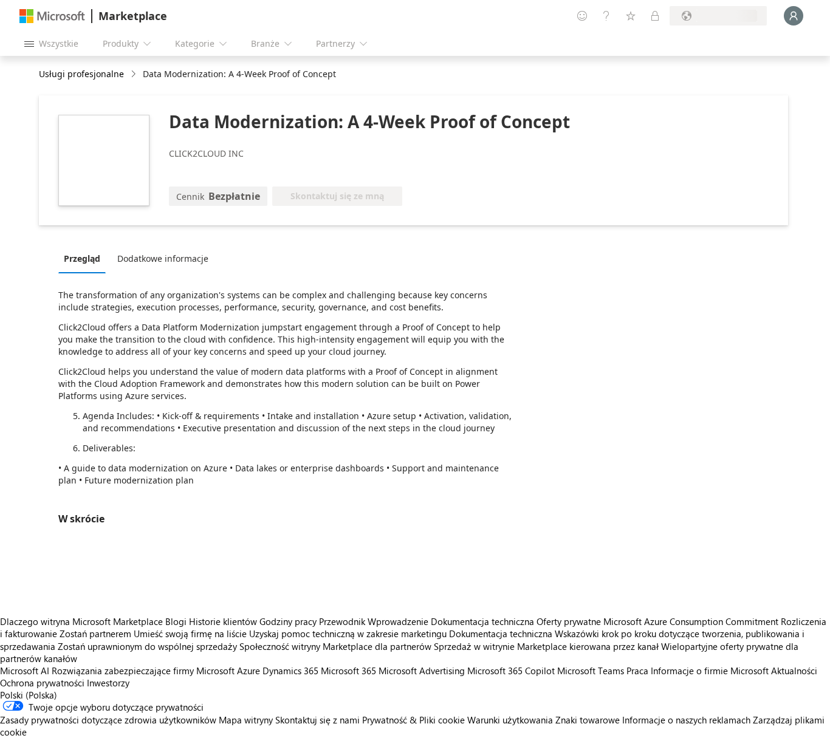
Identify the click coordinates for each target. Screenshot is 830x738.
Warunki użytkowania (510, 720)
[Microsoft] (52, 16)
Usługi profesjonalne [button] (81, 74)
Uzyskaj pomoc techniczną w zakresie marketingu (348, 633)
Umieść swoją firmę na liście (190, 633)
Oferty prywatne (569, 621)
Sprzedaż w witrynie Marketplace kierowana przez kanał (546, 646)
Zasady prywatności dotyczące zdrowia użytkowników (108, 720)
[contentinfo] (134, 74)
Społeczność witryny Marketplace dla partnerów (335, 646)
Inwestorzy (108, 683)
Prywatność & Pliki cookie (413, 720)
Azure (248, 671)
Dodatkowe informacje (162, 258)
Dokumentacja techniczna (482, 621)
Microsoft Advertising (422, 671)
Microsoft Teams (590, 671)
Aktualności (794, 671)
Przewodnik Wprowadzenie (373, 621)
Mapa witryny (246, 720)
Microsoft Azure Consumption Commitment (692, 621)
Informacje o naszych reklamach (686, 720)
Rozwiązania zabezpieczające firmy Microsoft (143, 671)
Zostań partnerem (95, 633)
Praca (637, 671)
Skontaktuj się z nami (317, 720)
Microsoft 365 (348, 671)
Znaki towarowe (587, 720)
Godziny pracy (288, 621)
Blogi (176, 621)
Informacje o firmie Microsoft (710, 671)
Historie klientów (223, 621)
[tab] (85, 258)
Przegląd (82, 258)
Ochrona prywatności (42, 683)
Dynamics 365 (290, 671)
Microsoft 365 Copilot (511, 671)
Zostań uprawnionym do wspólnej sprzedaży (147, 646)
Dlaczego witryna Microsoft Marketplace (81, 621)
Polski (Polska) (28, 695)
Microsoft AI (24, 671)
